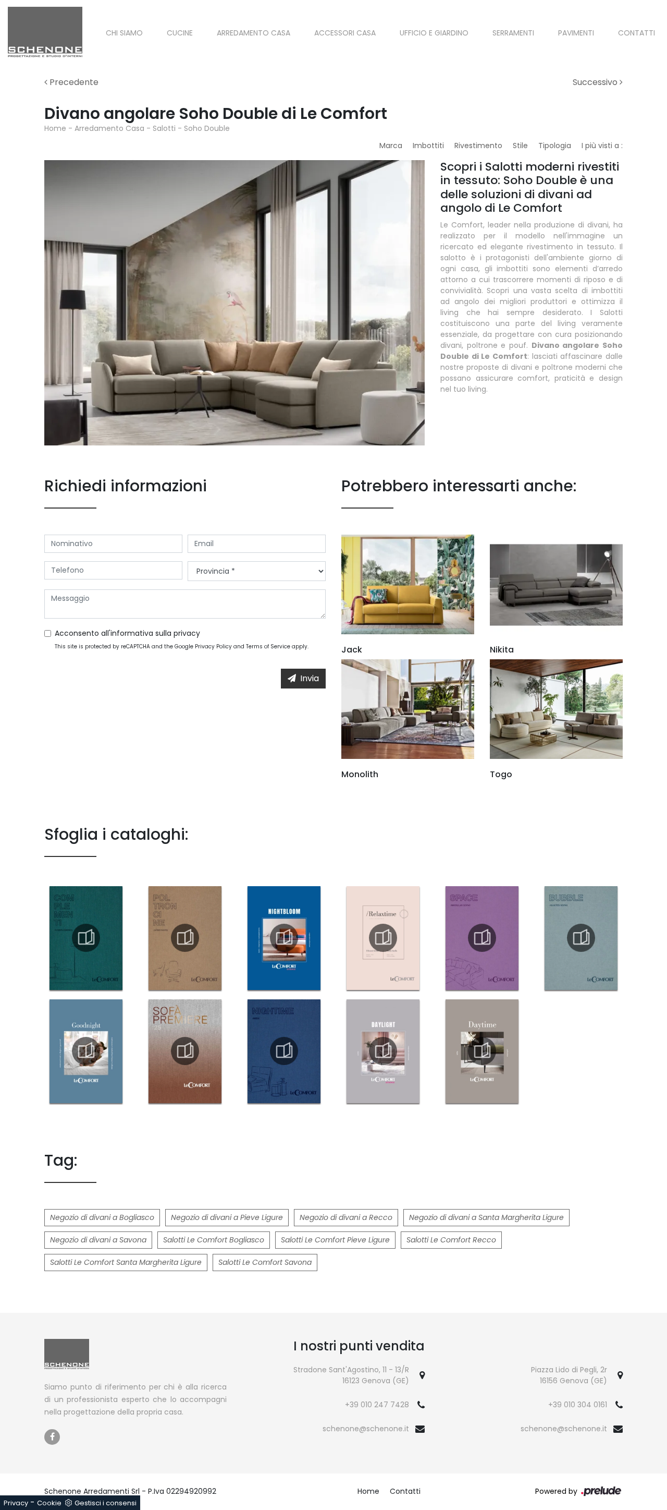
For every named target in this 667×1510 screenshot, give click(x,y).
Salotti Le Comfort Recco (451, 1240)
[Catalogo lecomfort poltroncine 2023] (185, 938)
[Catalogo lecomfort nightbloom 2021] (284, 938)
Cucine (180, 33)
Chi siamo (124, 33)
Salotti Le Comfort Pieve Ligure (335, 1240)
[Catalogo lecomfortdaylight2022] (383, 1051)
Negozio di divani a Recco (346, 1217)
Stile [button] (520, 145)
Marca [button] (390, 145)
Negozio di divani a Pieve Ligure (227, 1217)
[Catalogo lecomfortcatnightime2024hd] (284, 1051)
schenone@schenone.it (366, 1428)
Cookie (49, 1503)
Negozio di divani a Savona (98, 1240)
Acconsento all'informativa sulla (127, 633)
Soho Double (207, 128)
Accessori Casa (345, 33)
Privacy (16, 1503)
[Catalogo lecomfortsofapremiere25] (185, 1051)
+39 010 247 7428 (377, 1404)
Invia (309, 678)
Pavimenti (576, 33)
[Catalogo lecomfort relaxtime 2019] (383, 938)
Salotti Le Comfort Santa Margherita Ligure (126, 1262)
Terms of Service (268, 646)
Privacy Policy (213, 646)
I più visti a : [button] (602, 145)
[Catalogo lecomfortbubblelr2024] (581, 938)
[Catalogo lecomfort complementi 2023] (86, 938)
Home (55, 128)
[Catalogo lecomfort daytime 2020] (482, 1051)
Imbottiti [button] (428, 145)
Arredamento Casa (253, 33)
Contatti (636, 33)
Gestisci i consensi (106, 1503)
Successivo (596, 82)
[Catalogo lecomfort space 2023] (482, 938)
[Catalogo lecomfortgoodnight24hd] (86, 1051)
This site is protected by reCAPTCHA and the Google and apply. (181, 646)
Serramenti (513, 33)
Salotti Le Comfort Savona (265, 1262)
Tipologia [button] (554, 145)
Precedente (72, 82)
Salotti (164, 128)
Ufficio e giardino (434, 33)
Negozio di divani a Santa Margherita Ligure (486, 1217)
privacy (187, 633)
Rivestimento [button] (478, 145)
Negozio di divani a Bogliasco (102, 1217)
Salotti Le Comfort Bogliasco (213, 1240)
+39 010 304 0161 (577, 1404)
